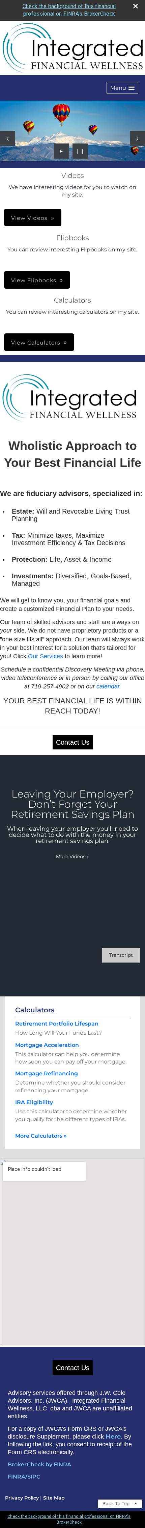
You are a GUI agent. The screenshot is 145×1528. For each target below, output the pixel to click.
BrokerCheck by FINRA (39, 1464)
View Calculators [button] (35, 342)
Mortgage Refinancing (46, 1073)
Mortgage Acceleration (47, 1045)
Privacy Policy (22, 1498)
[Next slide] (137, 138)
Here (113, 1436)
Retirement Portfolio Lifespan (56, 1023)
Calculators (34, 1010)
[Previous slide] (7, 138)
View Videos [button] (29, 218)
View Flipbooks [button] (33, 280)
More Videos (72, 856)
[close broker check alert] (135, 6)
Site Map (54, 1498)
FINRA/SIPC (24, 1476)
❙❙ (80, 151)
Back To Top (117, 1503)
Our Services (45, 656)
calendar (107, 686)
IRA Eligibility (34, 1102)
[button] (122, 88)
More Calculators (41, 1136)
